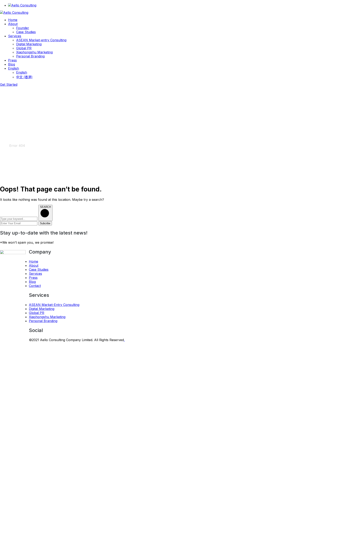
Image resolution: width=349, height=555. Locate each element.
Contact (35, 286)
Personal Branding (43, 321)
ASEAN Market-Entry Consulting (54, 305)
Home (4, 146)
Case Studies (38, 269)
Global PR (36, 313)
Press (33, 278)
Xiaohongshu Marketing (47, 317)
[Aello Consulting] (14, 13)
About (33, 265)
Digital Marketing (41, 309)
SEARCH (45, 206)
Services (35, 274)
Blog (32, 282)
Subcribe (45, 223)
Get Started (8, 84)
